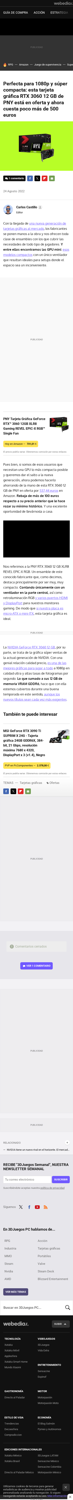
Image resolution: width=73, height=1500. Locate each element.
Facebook (30, 178)
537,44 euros (49, 491)
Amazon (23, 64)
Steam (8, 1264)
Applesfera (10, 1356)
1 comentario (16, 178)
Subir (58, 1323)
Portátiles (44, 1256)
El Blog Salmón (46, 1423)
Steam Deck (46, 1271)
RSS (45, 1206)
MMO (8, 1256)
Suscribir (61, 1179)
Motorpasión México (49, 1472)
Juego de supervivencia (47, 64)
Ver (38, 965)
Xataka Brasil (12, 1461)
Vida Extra (43, 1350)
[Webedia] (63, 3)
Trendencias (11, 1423)
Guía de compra (15, 12)
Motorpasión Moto (48, 1403)
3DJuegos (43, 1344)
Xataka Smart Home (16, 1361)
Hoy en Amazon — (20, 443)
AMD (7, 1279)
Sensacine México (48, 1461)
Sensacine (44, 1371)
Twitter (37, 178)
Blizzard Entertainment (53, 1279)
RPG (10, 64)
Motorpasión (45, 1397)
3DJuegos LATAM (48, 1455)
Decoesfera (11, 1429)
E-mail (52, 178)
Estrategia (59, 12)
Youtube (37, 1206)
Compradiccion (13, 1434)
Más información (57, 1495)
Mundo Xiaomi (12, 1367)
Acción (39, 12)
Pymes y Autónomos (49, 1429)
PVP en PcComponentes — (27, 765)
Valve (41, 1264)
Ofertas (54, 783)
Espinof (42, 1376)
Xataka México (12, 1455)
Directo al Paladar (14, 1397)
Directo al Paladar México (19, 1472)
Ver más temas (15, 1291)
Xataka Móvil (11, 1350)
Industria (10, 1248)
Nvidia (8, 1271)
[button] (28, 207)
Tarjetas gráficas (31, 783)
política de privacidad (52, 1187)
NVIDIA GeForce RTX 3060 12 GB (31, 647)
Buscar (67, 1307)
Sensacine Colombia (49, 1466)
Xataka (8, 1344)
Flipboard (44, 178)
